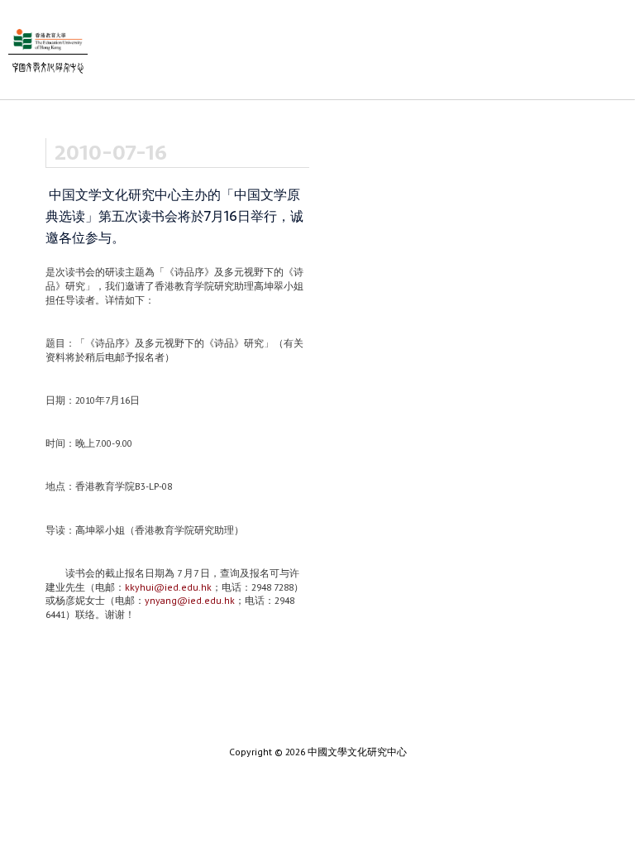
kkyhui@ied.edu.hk (168, 587)
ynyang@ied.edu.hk (190, 600)
